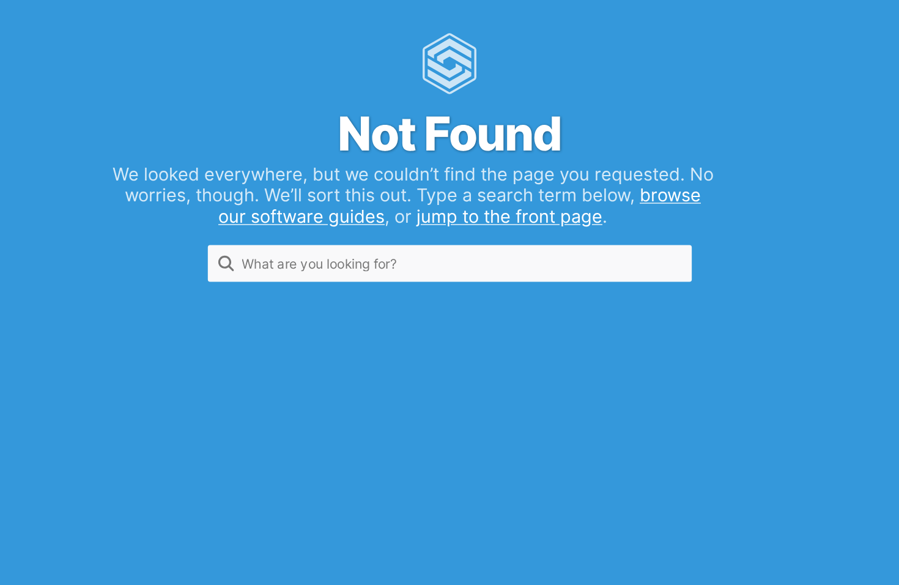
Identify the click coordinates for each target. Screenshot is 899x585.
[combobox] (450, 263)
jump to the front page (509, 216)
